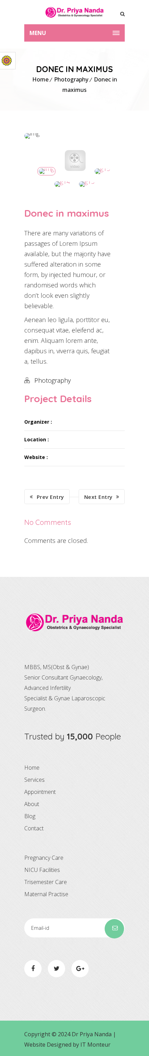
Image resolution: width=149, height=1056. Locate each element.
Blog (29, 816)
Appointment (40, 792)
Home (40, 79)
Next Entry (98, 496)
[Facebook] (33, 968)
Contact (34, 828)
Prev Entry (50, 496)
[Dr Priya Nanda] (74, 12)
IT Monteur (95, 1044)
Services (34, 780)
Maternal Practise (46, 894)
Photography (71, 79)
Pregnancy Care (43, 858)
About (31, 804)
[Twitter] (56, 968)
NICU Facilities (42, 870)
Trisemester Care (45, 882)
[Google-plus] (80, 968)
